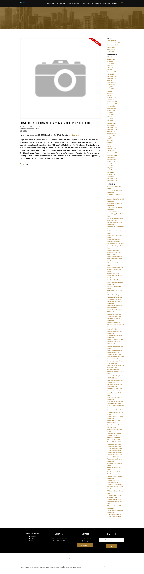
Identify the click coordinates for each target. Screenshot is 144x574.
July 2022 (110, 163)
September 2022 (112, 159)
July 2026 (110, 61)
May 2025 (110, 91)
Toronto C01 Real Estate (114, 442)
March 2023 (110, 146)
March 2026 (110, 70)
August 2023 (111, 136)
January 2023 (111, 151)
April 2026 (110, 67)
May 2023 (110, 142)
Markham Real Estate (113, 342)
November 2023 (112, 129)
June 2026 (110, 63)
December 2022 (112, 153)
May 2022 (110, 168)
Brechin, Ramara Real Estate (115, 244)
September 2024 (112, 108)
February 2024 (111, 123)
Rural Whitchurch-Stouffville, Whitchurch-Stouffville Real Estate (115, 412)
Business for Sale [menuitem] (73, 3)
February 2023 (111, 148)
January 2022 (111, 176)
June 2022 (110, 166)
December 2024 (112, 102)
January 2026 (111, 74)
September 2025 (112, 82)
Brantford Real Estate (113, 241)
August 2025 (111, 85)
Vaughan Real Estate (113, 480)
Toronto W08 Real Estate (114, 455)
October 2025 (111, 80)
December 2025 (112, 76)
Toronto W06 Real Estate (114, 452)
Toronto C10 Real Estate (114, 444)
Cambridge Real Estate (114, 252)
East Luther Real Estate (114, 280)
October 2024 (111, 106)
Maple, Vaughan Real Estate (115, 340)
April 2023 (110, 144)
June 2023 (110, 140)
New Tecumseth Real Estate (115, 356)
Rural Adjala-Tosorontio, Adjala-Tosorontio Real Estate (114, 393)
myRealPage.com (75, 559)
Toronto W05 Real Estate (114, 450)
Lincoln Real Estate (113, 329)
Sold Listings (111, 51)
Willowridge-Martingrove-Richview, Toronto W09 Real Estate (115, 502)
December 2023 (112, 127)
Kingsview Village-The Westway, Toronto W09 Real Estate (115, 325)
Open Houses (111, 49)
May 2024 (110, 116)
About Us (50, 3)
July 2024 (110, 112)
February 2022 (111, 174)
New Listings (111, 47)
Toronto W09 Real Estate (114, 457)
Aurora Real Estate (112, 212)
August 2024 (111, 110)
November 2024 (112, 104)
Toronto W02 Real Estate (114, 448)
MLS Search (95, 3)
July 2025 (110, 87)
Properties (60, 3)
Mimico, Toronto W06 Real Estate (33, 128)
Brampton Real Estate (113, 239)
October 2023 (111, 131)
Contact (115, 3)
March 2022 (110, 172)
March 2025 (110, 95)
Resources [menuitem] (107, 3)
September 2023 (112, 134)
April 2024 (110, 119)
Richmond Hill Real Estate (114, 388)
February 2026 (111, 72)
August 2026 (111, 59)
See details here (74, 135)
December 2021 (112, 178)
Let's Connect (85, 545)
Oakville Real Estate (113, 369)
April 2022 (110, 170)
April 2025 (110, 93)
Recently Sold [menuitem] (85, 3)
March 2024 (110, 121)
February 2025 (111, 97)
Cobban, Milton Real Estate (115, 267)
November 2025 (112, 78)
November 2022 (112, 155)
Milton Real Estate (112, 344)
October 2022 (111, 157)
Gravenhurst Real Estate (114, 299)
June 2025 (110, 89)
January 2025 (111, 99)
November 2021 (112, 180)
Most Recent (111, 57)
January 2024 (111, 125)
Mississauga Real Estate (114, 350)
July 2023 (110, 138)
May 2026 (110, 65)
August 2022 (111, 161)
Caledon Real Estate (113, 250)
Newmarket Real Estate (114, 359)
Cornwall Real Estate (113, 273)
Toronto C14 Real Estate (114, 446)
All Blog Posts (111, 41)
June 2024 (110, 114)
